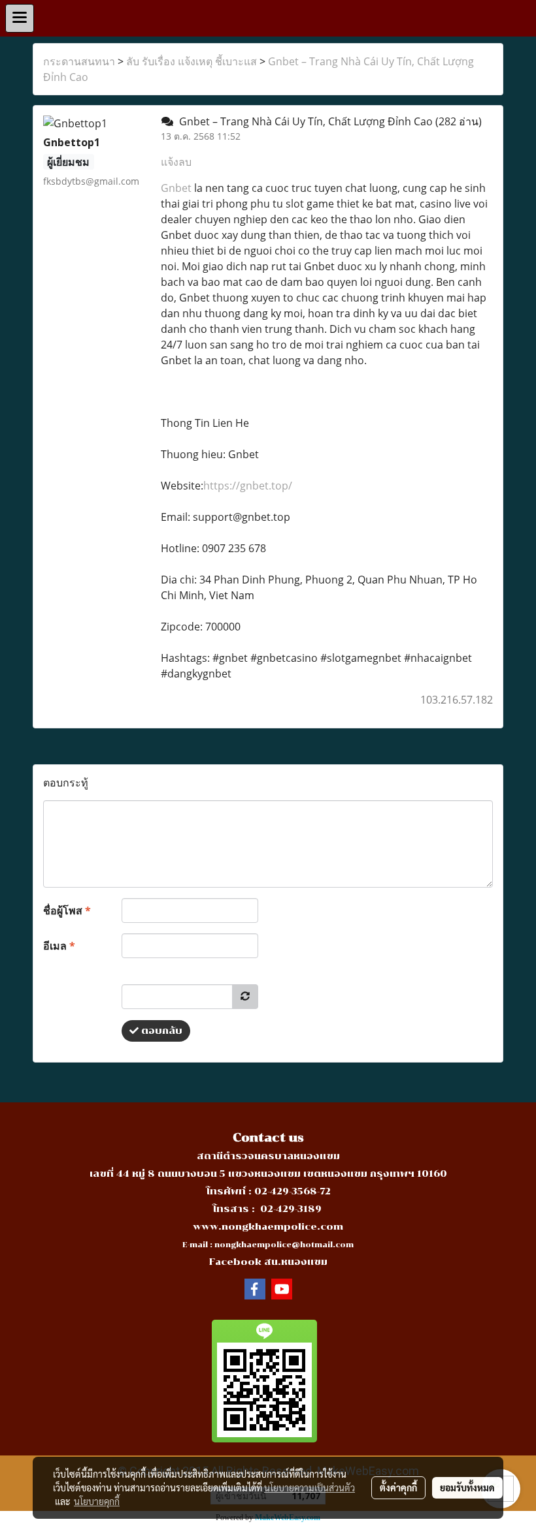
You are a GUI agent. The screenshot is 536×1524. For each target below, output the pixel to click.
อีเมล (59, 946)
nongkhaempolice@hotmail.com (284, 1245)
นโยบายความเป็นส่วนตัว (309, 1487)
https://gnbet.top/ (247, 485)
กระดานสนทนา (79, 61)
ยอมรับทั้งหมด (467, 1487)
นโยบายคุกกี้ (97, 1501)
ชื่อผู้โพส (67, 910)
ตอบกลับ (160, 1030)
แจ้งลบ (176, 162)
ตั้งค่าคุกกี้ (398, 1487)
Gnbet (176, 188)
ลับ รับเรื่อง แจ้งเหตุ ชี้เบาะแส (191, 61)
